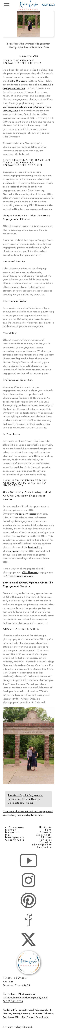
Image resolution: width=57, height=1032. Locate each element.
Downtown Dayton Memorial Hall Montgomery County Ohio (15, 833)
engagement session (25, 514)
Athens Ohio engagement (20, 576)
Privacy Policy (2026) (17, 1027)
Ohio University (18, 81)
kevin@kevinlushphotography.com (25, 997)
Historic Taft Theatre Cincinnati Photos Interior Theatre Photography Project (42, 837)
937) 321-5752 (13, 1001)
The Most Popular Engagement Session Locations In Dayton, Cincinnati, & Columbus (25, 799)
